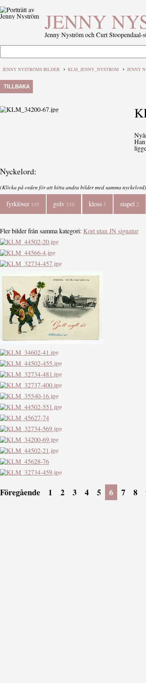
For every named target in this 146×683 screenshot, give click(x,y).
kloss (97, 203)
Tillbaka (17, 87)
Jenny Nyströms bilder (31, 69)
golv (64, 203)
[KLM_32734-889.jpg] (51, 341)
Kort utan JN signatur (110, 230)
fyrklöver (22, 203)
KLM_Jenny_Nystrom (93, 69)
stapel (129, 203)
